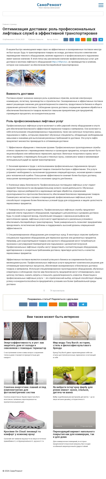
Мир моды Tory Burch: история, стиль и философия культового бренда (72, 345)
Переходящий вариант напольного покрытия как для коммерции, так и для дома (74, 434)
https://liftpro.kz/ (59, 62)
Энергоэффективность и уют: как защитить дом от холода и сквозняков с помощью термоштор (25, 345)
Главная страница (10, 24)
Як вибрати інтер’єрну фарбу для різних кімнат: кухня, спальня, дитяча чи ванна (73, 390)
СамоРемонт (49, 4)
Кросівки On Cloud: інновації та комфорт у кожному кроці (22, 433)
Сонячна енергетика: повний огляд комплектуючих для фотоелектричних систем (25, 390)
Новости (39, 39)
